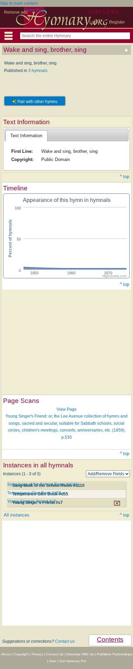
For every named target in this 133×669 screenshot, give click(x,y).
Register (117, 22)
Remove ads (16, 12)
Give (52, 661)
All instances (16, 515)
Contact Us (54, 654)
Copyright (21, 654)
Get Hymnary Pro (72, 661)
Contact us (65, 641)
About (6, 654)
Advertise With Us (80, 654)
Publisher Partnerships (114, 654)
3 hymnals (37, 70)
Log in (95, 22)
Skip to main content (19, 3)
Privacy (37, 654)
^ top (124, 176)
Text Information (26, 135)
